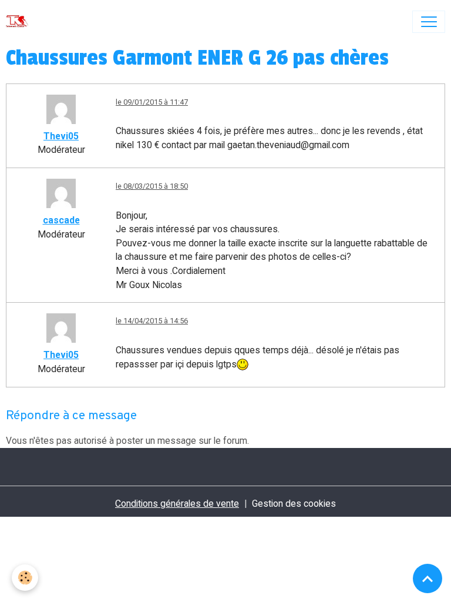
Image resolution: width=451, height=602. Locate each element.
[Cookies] (25, 577)
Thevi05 (61, 136)
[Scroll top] (427, 578)
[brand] (19, 22)
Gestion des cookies (294, 503)
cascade (61, 220)
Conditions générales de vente (177, 503)
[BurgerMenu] (428, 22)
